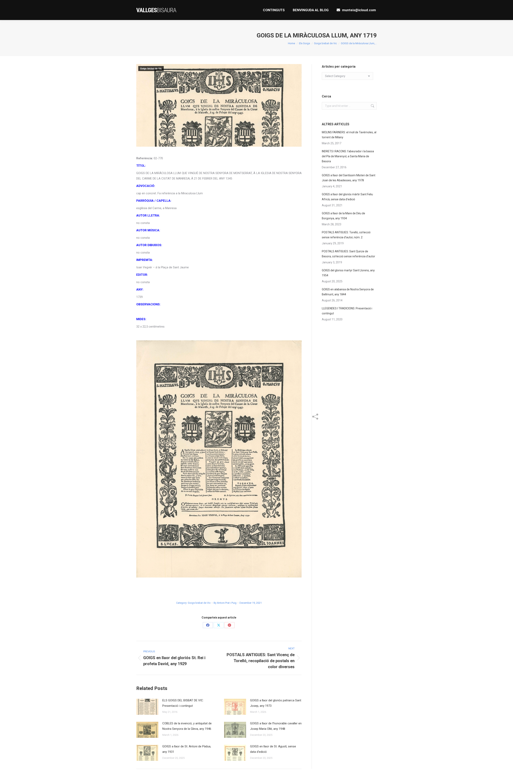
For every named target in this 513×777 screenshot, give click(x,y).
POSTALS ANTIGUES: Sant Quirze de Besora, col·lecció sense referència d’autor (348, 254)
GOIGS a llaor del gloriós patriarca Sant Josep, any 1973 (275, 703)
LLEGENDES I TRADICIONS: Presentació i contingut (347, 311)
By (225, 602)
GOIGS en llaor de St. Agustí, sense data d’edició (273, 749)
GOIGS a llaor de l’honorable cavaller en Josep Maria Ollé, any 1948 (276, 726)
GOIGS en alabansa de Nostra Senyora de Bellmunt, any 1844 (348, 292)
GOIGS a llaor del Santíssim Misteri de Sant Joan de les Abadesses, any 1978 (348, 178)
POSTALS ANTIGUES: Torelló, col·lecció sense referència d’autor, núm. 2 (346, 235)
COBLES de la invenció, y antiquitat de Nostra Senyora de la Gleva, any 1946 (187, 726)
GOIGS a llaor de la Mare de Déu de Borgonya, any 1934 (343, 216)
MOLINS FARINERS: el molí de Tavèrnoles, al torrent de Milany (349, 135)
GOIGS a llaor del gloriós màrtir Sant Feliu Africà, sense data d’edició (347, 197)
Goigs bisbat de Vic (151, 68)
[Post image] (147, 707)
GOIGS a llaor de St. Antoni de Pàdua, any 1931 (186, 749)
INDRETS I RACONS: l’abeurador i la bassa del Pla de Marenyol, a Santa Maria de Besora (348, 156)
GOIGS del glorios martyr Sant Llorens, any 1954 (348, 273)
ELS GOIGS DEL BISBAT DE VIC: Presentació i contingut (183, 703)
